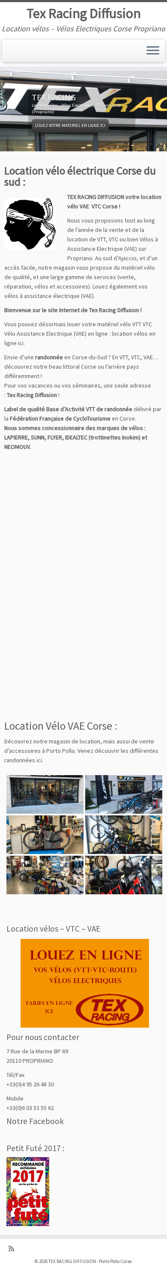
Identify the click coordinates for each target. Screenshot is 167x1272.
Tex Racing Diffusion (84, 13)
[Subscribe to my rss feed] (13, 1248)
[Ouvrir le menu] (152, 51)
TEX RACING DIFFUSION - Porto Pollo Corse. (90, 1261)
